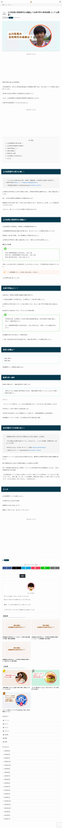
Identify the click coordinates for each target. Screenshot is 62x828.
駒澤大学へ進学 (11, 153)
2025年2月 (7, 793)
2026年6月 (7, 754)
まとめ (9, 158)
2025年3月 (7, 790)
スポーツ (11, 17)
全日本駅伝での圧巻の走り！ (15, 156)
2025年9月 (7, 768)
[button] (7, 568)
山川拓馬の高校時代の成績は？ (15, 145)
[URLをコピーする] (55, 568)
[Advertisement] (31, 65)
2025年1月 (7, 797)
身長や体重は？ (11, 150)
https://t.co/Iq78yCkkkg (39, 447)
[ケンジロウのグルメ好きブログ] (31, 2)
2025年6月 (7, 779)
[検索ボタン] (60, 2)
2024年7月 (7, 819)
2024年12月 (7, 801)
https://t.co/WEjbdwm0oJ (30, 182)
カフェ (6, 723)
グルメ (6, 727)
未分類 (6, 734)
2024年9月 (7, 811)
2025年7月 (7, 776)
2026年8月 (7, 751)
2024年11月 (7, 804)
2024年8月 (7, 815)
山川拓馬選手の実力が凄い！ (15, 143)
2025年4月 (7, 786)
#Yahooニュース (17, 182)
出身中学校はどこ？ (12, 148)
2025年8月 (7, 772)
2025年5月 (7, 783)
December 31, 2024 (34, 185)
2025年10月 (7, 765)
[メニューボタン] (2, 2)
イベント (7, 720)
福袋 (6, 738)
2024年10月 (7, 808)
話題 (6, 741)
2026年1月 (7, 758)
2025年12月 (7, 761)
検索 (22, 576)
